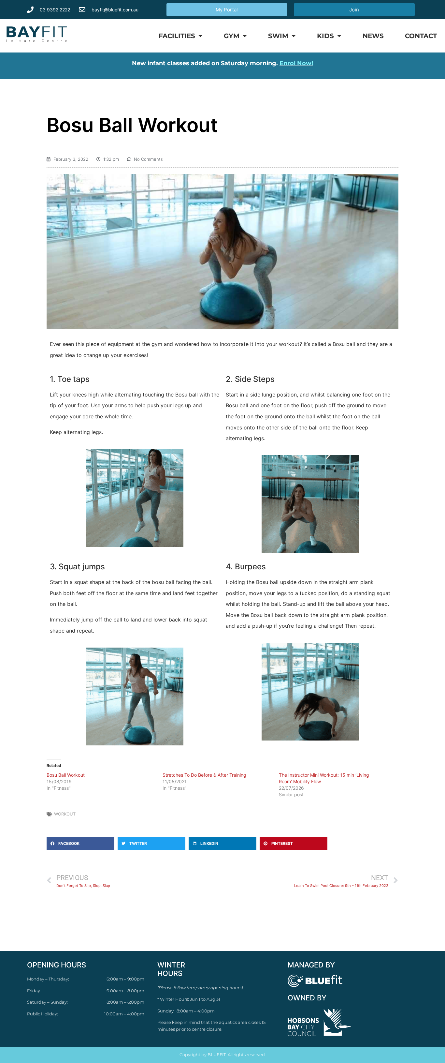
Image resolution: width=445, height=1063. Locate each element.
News (373, 36)
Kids (325, 36)
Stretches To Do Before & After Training (204, 775)
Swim (278, 36)
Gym (231, 36)
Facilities (177, 36)
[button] (80, 843)
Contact (421, 36)
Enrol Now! (296, 63)
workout (65, 813)
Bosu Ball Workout (66, 775)
